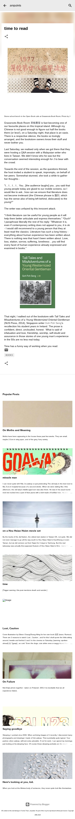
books (9, 355)
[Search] (70, 5)
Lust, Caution (11, 628)
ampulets (15, 5)
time (5, 584)
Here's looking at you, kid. (18, 782)
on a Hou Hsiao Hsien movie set (22, 530)
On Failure (9, 681)
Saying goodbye (12, 728)
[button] (6, 36)
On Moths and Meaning (17, 430)
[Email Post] (6, 351)
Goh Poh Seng (53, 323)
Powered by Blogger (40, 804)
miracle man (10, 477)
